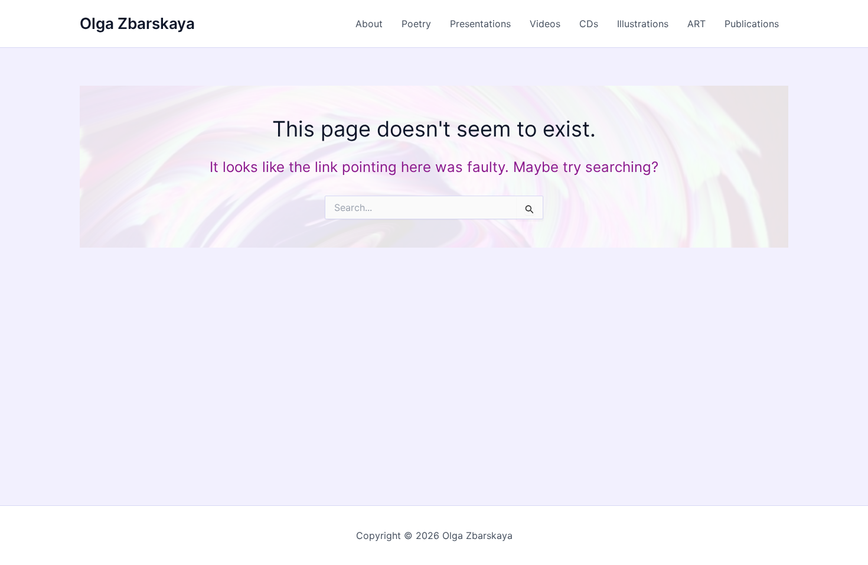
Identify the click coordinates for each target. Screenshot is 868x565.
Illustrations (642, 24)
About (369, 24)
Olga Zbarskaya (137, 23)
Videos (545, 24)
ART (696, 24)
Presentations (480, 24)
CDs (588, 24)
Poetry (416, 24)
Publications (752, 24)
